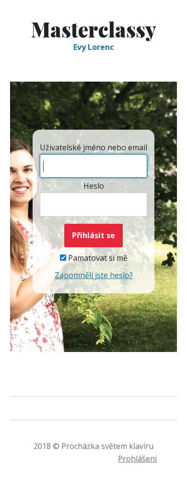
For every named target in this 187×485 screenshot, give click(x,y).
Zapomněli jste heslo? (94, 275)
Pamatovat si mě (97, 258)
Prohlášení (137, 458)
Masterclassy (93, 29)
